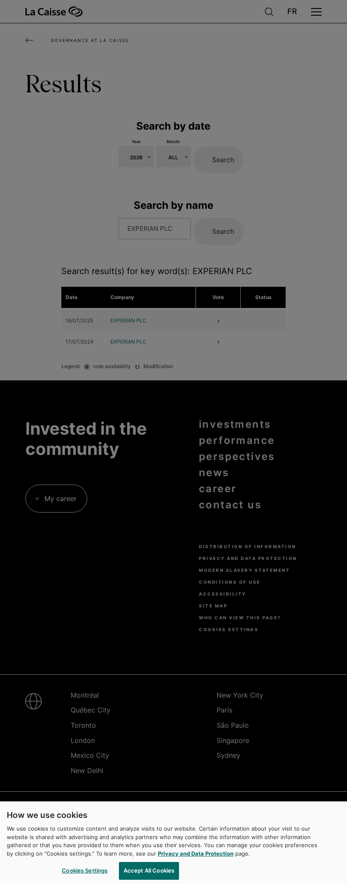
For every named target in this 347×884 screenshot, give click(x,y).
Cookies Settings (84, 870)
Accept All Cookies (149, 870)
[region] (173, 842)
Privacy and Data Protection (196, 853)
